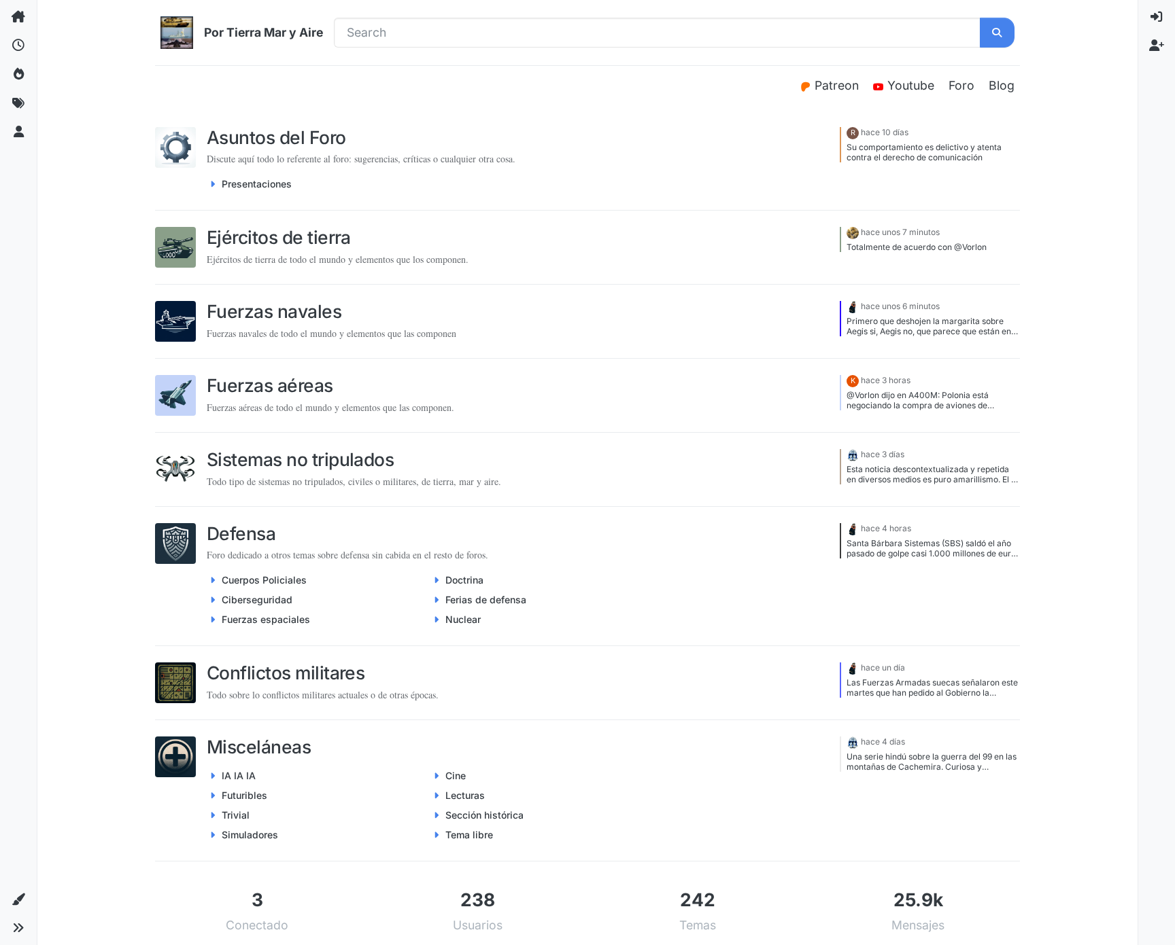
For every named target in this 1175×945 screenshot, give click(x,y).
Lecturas (465, 795)
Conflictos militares (285, 672)
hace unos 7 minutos (900, 232)
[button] (18, 899)
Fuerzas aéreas (270, 385)
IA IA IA (239, 775)
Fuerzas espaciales (266, 619)
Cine (455, 775)
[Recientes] (18, 45)
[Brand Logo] (176, 32)
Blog (1002, 85)
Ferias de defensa (485, 599)
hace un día (883, 667)
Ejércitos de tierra (279, 237)
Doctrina (464, 580)
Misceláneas (259, 746)
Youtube (912, 85)
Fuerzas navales (274, 311)
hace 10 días (884, 132)
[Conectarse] (1157, 17)
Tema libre (469, 834)
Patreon (838, 85)
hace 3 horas (885, 380)
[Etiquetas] (18, 103)
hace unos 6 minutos (900, 306)
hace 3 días (882, 454)
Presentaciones (257, 184)
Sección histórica (484, 815)
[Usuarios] (18, 132)
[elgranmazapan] (853, 232)
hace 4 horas (886, 528)
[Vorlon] (853, 454)
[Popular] (18, 74)
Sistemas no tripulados (300, 459)
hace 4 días (883, 741)
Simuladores (250, 834)
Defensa (241, 533)
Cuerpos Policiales (264, 580)
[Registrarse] (1157, 45)
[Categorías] (18, 17)
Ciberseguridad (257, 599)
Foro (961, 85)
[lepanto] (853, 306)
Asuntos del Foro (276, 137)
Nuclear (463, 619)
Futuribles (244, 795)
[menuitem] (1157, 17)
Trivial (236, 815)
